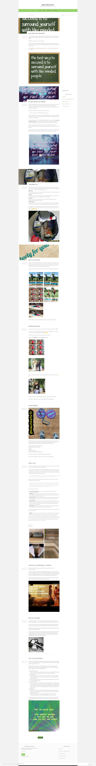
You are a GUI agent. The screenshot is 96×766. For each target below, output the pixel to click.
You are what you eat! (65, 106)
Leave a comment (24, 37)
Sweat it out (32, 463)
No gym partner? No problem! (37, 102)
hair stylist (54, 396)
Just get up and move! (65, 101)
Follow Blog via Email (29, 746)
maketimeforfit (48, 4)
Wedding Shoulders (34, 326)
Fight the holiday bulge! (36, 658)
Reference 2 (31, 526)
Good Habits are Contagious (37, 33)
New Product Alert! (65, 90)
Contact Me (49, 10)
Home (40, 10)
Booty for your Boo (34, 260)
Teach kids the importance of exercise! (40, 565)
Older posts (40, 737)
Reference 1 (31, 525)
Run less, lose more (34, 618)
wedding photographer (42, 396)
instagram (34, 454)
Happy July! (64, 96)
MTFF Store (55, 10)
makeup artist (48, 396)
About (44, 10)
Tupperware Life (33, 184)
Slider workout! (33, 405)
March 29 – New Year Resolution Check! (67, 99)
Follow (23, 754)
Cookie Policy (17, 764)
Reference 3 (44, 520)
